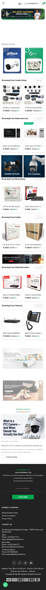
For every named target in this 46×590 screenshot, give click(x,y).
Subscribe (23, 497)
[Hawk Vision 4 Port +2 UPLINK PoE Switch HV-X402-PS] (34, 193)
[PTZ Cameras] (11, 166)
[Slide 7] (29, 15)
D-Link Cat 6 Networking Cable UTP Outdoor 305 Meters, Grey (34, 245)
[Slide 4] (19, 15)
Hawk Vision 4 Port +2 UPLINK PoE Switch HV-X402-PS (34, 206)
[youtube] (31, 563)
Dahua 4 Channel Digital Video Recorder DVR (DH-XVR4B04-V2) (12, 295)
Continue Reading (11, 457)
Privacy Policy (7, 519)
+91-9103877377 (32, 3)
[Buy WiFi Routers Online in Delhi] (23, 260)
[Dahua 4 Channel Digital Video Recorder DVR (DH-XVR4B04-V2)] (12, 282)
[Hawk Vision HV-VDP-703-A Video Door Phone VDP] (34, 133)
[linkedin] (25, 563)
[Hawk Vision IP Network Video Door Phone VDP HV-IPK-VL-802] (12, 133)
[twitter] (14, 563)
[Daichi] (31, 60)
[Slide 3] (16, 15)
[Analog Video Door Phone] (34, 166)
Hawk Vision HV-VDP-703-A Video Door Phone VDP (34, 146)
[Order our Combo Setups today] (23, 13)
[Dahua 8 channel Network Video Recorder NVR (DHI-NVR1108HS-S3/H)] (34, 282)
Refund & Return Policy (10, 513)
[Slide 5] (23, 15)
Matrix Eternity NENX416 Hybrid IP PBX (12, 333)
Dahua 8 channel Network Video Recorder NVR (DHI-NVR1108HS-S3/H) (34, 295)
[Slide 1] (9, 15)
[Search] (19, 4)
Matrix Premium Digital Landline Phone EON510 (34, 333)
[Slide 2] (12, 15)
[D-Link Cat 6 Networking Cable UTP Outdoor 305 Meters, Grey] (34, 231)
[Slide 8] (33, 15)
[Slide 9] (36, 15)
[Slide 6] (26, 15)
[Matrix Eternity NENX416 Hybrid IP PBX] (12, 320)
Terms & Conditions (9, 516)
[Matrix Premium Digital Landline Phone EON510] (34, 320)
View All (39, 80)
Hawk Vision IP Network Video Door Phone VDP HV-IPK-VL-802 (12, 146)
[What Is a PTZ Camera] (23, 426)
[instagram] (20, 563)
